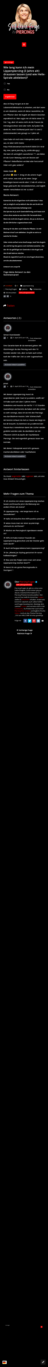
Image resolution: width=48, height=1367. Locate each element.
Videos (17, 613)
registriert (29, 476)
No (8, 90)
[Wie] (4, 296)
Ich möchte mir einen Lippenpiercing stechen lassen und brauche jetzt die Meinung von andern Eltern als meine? (23, 504)
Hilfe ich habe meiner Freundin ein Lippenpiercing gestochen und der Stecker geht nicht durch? (23, 541)
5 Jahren (24, 289)
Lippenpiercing (28, 286)
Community (19, 609)
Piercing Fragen (11, 289)
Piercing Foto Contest (22, 611)
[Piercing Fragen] (24, 20)
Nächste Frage (23, 633)
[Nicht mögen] (8, 296)
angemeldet (16, 476)
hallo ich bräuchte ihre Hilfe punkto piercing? (25, 519)
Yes (8, 83)
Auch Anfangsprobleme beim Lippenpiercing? (25, 548)
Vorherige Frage (25, 630)
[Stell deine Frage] (43, 1362)
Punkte (23, 606)
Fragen (40, 597)
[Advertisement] (24, 1341)
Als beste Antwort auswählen (15, 365)
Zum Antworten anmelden (34, 339)
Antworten (36, 289)
